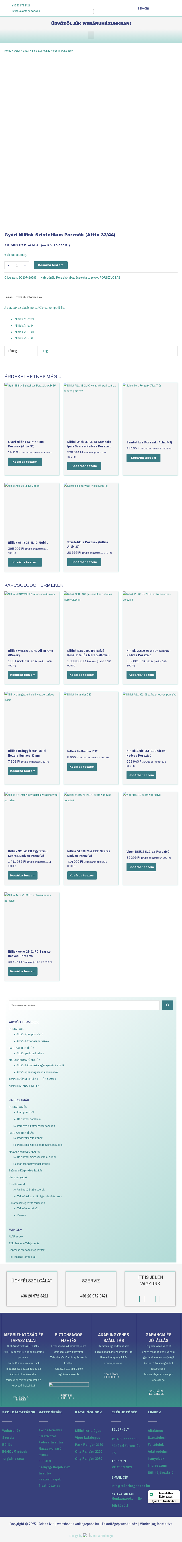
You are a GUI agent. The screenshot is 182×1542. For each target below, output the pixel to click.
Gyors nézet (32, 434)
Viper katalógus (87, 1437)
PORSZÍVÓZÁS (18, 1107)
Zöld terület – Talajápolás (24, 1243)
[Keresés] (167, 1005)
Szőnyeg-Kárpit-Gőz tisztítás (25, 1170)
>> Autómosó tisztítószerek (29, 1189)
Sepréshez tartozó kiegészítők (27, 1250)
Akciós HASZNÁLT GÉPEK (24, 1086)
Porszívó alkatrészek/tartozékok (77, 277)
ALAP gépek (16, 1236)
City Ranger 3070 (88, 1458)
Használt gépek (18, 1177)
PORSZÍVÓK (16, 1029)
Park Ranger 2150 (89, 1444)
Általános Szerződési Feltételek (157, 1437)
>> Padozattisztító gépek (28, 1138)
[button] (91, 35)
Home (7, 50)
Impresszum (157, 1465)
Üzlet (17, 50)
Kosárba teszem (50, 265)
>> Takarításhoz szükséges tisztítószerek (37, 1196)
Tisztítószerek (17, 1184)
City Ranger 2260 (88, 1451)
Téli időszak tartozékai (22, 1257)
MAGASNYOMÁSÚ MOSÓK (24, 1060)
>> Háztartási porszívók (27, 1119)
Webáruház (11, 1430)
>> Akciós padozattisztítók (28, 1053)
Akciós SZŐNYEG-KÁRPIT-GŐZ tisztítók (32, 1079)
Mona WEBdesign (101, 1535)
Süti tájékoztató (161, 1472)
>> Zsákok (19, 1215)
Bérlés (7, 1444)
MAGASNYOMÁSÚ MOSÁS (24, 1152)
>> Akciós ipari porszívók (28, 1034)
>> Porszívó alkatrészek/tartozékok (34, 1126)
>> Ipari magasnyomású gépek (31, 1164)
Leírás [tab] (8, 297)
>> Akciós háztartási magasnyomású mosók (38, 1065)
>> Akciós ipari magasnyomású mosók (35, 1072)
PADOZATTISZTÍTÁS (21, 1133)
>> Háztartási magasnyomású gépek (34, 1157)
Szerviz (8, 1437)
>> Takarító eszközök (26, 1208)
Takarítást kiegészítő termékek (27, 1203)
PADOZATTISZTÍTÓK (21, 1048)
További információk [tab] (29, 297)
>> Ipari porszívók (24, 1112)
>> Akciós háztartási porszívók (31, 1041)
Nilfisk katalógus (88, 1430)
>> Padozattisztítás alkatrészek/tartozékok (38, 1145)
